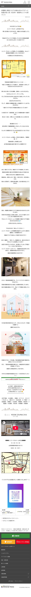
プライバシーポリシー (19, 581)
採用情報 (3, 570)
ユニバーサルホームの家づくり (8, 546)
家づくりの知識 (4, 563)
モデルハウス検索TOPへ (9, 520)
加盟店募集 (3, 573)
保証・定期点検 (4, 560)
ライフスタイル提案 (5, 556)
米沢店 (2, 6)
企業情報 (3, 567)
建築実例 (3, 549)
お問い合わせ (10, 581)
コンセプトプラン (5, 553)
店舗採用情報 (4, 577)
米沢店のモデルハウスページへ (10, 518)
